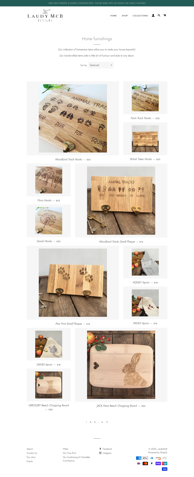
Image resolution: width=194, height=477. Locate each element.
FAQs (65, 449)
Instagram (106, 453)
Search (30, 449)
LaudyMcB (162, 449)
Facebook (107, 449)
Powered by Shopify (157, 452)
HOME (113, 15)
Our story (31, 457)
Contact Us (32, 453)
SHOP (125, 15)
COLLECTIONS (140, 15)
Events (30, 461)
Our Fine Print (69, 453)
